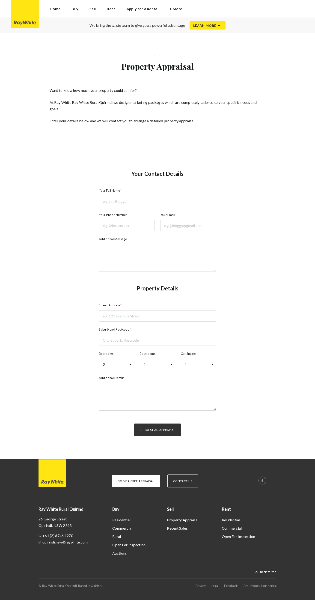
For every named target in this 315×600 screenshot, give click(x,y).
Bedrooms (106, 353)
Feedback (231, 586)
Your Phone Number (113, 215)
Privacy (201, 586)
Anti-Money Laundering (260, 586)
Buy (115, 509)
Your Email (167, 215)
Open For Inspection (129, 545)
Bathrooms (147, 353)
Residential (121, 520)
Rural (116, 536)
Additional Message (113, 239)
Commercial (122, 528)
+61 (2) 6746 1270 (57, 535)
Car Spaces (188, 353)
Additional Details (111, 378)
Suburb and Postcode (114, 329)
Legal (215, 586)
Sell (170, 509)
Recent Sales (177, 528)
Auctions (119, 553)
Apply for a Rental (142, 8)
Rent (226, 509)
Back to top (268, 572)
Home (55, 8)
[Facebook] (262, 480)
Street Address (109, 305)
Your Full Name (109, 190)
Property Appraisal (182, 520)
